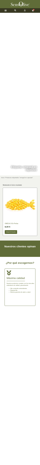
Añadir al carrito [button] (11, 232)
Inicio (2, 177)
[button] (5, 10)
